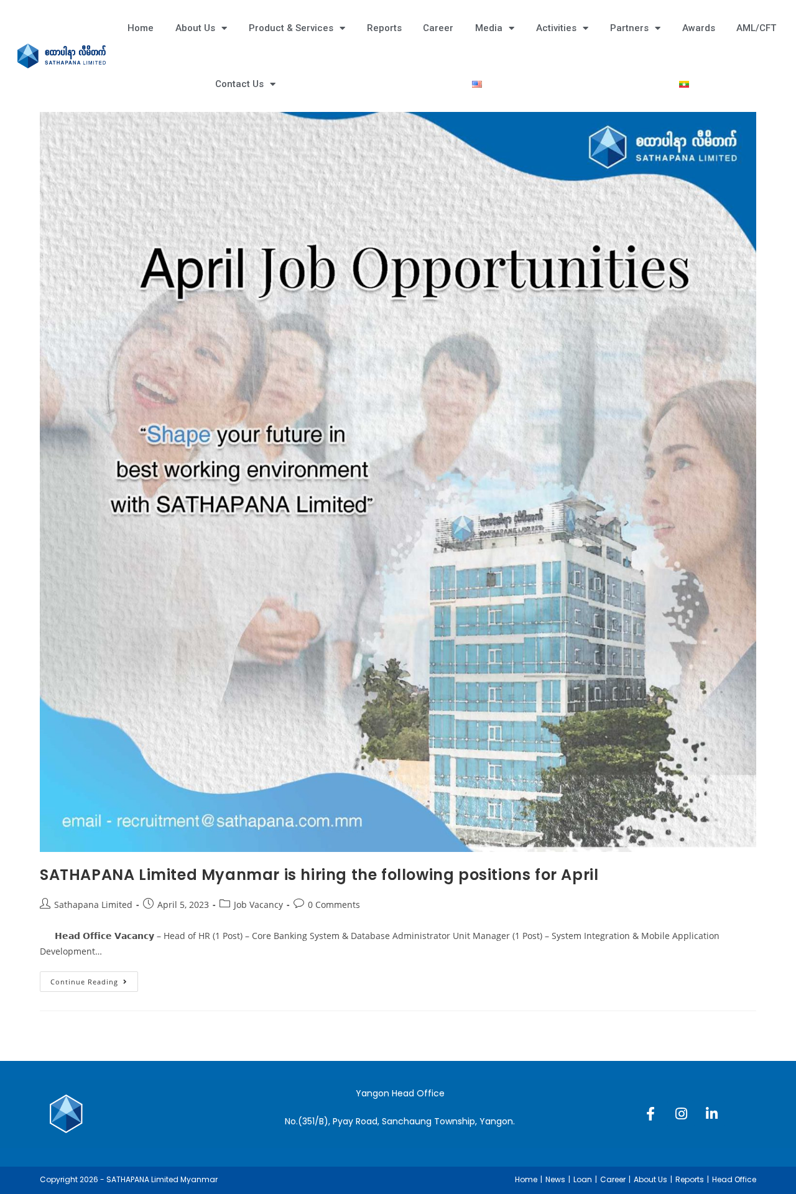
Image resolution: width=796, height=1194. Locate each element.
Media (488, 28)
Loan (582, 1179)
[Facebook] (650, 1113)
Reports (384, 28)
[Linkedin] (711, 1113)
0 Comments (334, 904)
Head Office (734, 1179)
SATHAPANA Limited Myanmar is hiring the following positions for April (319, 874)
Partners (629, 28)
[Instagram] (681, 1113)
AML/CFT (756, 28)
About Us (195, 28)
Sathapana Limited (93, 904)
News (555, 1179)
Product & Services (291, 28)
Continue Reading (94, 978)
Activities (556, 28)
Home (140, 28)
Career (438, 28)
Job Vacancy (258, 904)
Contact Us (239, 84)
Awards (698, 28)
